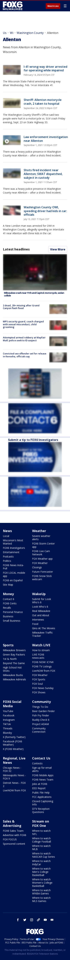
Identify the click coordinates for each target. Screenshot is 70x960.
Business (8, 616)
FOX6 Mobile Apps (42, 775)
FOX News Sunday (42, 688)
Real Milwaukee (41, 611)
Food (35, 624)
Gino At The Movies (43, 628)
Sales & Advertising (12, 823)
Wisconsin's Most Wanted (13, 542)
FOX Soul (37, 683)
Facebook (8, 715)
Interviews (38, 619)
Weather (39, 531)
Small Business (11, 620)
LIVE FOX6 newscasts (38, 656)
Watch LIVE (41, 645)
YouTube (8, 711)
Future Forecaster (42, 571)
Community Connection (39, 730)
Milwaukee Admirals (14, 679)
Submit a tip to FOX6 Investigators (33, 440)
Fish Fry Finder (40, 715)
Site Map (8, 584)
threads (38, 920)
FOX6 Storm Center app (43, 545)
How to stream (41, 650)
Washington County (30, 33)
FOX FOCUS (10, 839)
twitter (25, 920)
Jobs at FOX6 (39, 784)
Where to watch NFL (41, 832)
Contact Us (41, 758)
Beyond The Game (14, 663)
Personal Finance (13, 612)
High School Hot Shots (12, 669)
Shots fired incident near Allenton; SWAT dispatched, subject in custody (43, 174)
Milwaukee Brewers (14, 650)
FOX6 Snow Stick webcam (42, 577)
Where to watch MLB (41, 847)
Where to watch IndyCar (41, 862)
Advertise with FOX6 (14, 835)
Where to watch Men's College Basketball (41, 872)
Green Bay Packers (14, 654)
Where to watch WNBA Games (41, 891)
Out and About (40, 615)
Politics (7, 561)
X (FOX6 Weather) (13, 749)
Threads (7, 728)
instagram (31, 920)
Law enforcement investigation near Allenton (46, 139)
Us (4, 33)
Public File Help (41, 792)
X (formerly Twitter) (14, 737)
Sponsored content (14, 843)
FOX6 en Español (13, 580)
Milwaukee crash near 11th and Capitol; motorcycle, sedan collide (34, 294)
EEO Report (39, 788)
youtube (45, 920)
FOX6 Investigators (14, 548)
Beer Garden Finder (43, 711)
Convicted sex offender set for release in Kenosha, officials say (24, 355)
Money (8, 594)
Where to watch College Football (41, 840)
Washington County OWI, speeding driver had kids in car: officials (45, 211)
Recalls (7, 607)
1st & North (10, 659)
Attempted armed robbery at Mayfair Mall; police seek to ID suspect (24, 339)
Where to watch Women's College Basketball (42, 883)
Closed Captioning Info (42, 802)
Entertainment (11, 552)
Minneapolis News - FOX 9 (14, 777)
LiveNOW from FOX (43, 670)
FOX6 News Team (42, 779)
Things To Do (40, 706)
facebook (18, 920)
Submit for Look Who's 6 (41, 600)
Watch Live (53, 6)
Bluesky (7, 732)
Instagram (9, 719)
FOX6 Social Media (12, 703)
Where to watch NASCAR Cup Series (43, 855)
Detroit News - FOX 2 (14, 784)
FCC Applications (42, 797)
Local (6, 536)
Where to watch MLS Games (41, 899)
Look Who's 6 (40, 606)
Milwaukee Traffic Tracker (42, 634)
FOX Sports (38, 679)
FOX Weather (40, 563)
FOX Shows (38, 692)
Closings (37, 567)
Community (41, 701)
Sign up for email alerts (42, 769)
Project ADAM (40, 724)
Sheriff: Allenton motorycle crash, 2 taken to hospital (43, 102)
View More (57, 249)
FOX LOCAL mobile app (14, 574)
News (7, 531)
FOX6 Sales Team (13, 830)
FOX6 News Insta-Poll (13, 566)
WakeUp (39, 594)
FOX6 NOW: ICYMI (42, 662)
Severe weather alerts (41, 537)
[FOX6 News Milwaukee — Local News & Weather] (13, 5)
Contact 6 (8, 599)
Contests (37, 763)
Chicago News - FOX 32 (12, 769)
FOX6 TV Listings (42, 666)
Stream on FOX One (40, 823)
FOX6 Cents (10, 603)
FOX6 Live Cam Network (41, 552)
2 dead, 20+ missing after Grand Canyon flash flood (21, 307)
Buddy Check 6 (40, 719)
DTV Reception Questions (41, 810)
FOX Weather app (42, 558)
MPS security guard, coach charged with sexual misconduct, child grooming (23, 324)
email (52, 920)
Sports (8, 645)
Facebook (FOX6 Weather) (12, 743)
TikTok (7, 724)
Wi (11, 33)
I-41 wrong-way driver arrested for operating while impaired (45, 68)
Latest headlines (16, 249)
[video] (12, 140)
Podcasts (8, 556)
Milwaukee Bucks (13, 675)
